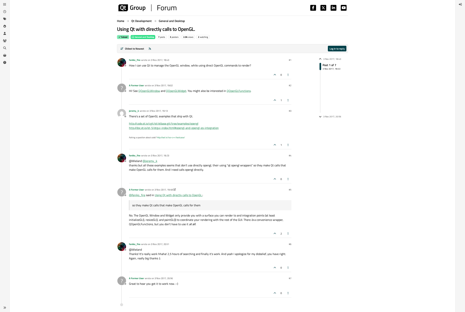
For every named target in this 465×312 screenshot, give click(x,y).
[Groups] (4, 41)
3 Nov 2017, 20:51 (160, 244)
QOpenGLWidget (176, 91)
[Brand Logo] (147, 7)
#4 (290, 155)
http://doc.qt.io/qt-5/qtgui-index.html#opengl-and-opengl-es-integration (174, 128)
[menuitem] (460, 4)
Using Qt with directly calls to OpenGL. (178, 195)
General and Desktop (144, 37)
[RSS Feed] (150, 48)
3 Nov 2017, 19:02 (164, 85)
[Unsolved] (4, 62)
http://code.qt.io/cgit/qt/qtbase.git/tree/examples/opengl (163, 123)
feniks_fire (134, 60)
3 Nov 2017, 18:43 (160, 60)
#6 (290, 244)
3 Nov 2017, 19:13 (158, 111)
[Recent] (4, 12)
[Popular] (4, 26)
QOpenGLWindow (149, 91)
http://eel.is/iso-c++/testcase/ (171, 137)
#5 (290, 189)
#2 (290, 85)
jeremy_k (134, 111)
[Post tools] (288, 75)
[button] (4, 308)
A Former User (136, 85)
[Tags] (4, 19)
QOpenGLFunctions (239, 91)
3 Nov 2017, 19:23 (160, 155)
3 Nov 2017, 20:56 (164, 278)
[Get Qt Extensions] (4, 55)
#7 (290, 278)
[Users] (4, 33)
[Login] (460, 4)
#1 (290, 60)
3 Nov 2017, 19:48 (164, 189)
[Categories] (4, 4)
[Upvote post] (275, 75)
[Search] (4, 48)
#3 (290, 111)
